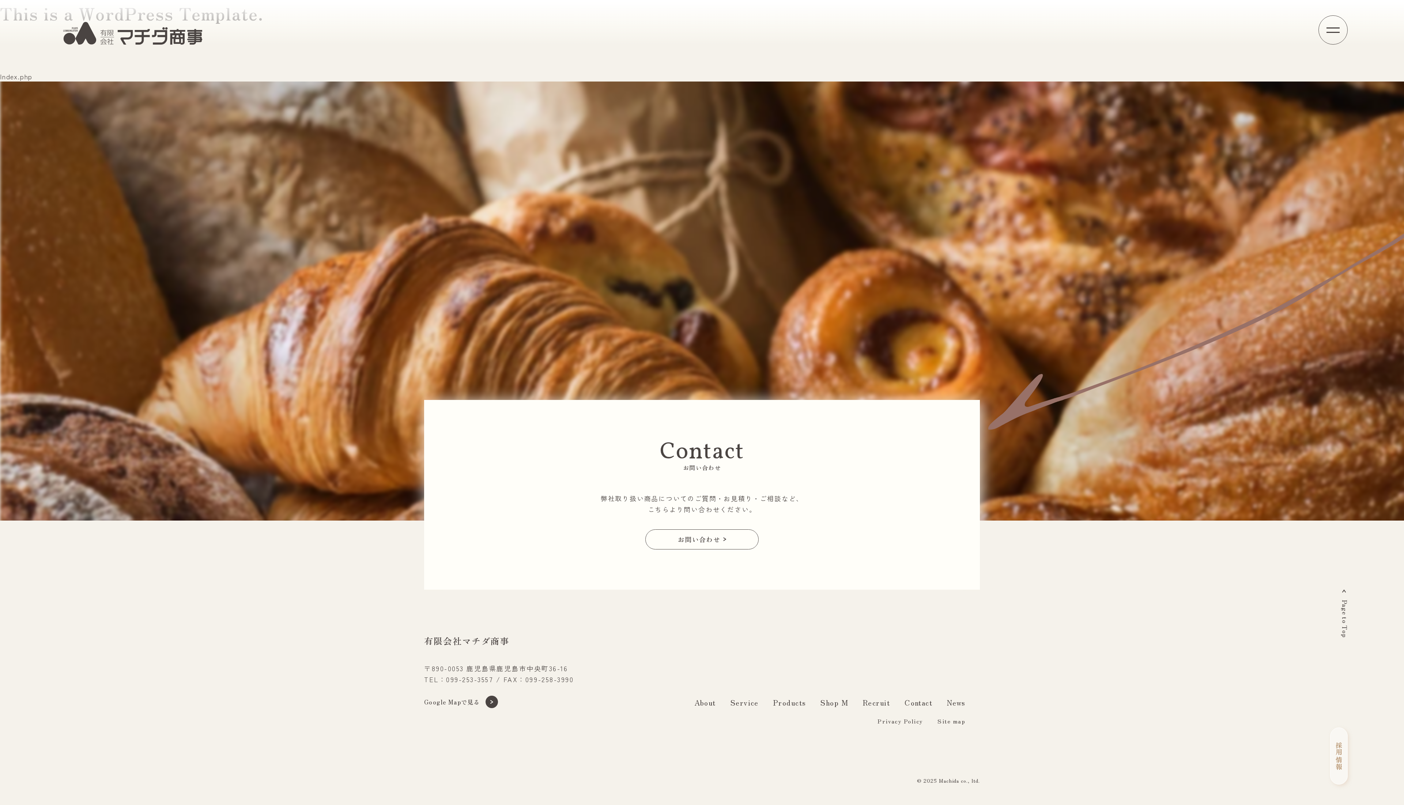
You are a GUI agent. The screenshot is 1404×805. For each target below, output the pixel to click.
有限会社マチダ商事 (466, 640)
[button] (1333, 30)
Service (745, 702)
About (705, 702)
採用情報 (1339, 756)
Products (789, 702)
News (956, 702)
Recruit (876, 702)
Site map (951, 721)
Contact (918, 702)
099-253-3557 (469, 679)
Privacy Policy (900, 721)
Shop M (834, 702)
